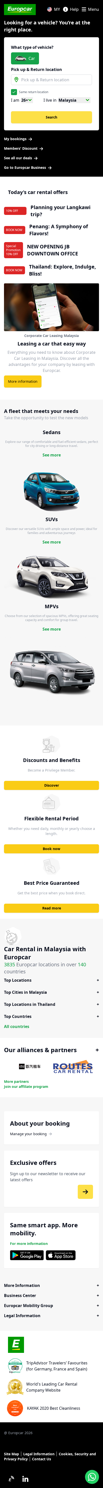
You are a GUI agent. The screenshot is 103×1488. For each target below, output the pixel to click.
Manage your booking (28, 1133)
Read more (51, 908)
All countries (16, 1026)
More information (23, 381)
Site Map (11, 1454)
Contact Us (41, 1459)
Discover (51, 785)
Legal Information (38, 1454)
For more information (29, 1243)
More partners (16, 1081)
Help (74, 9)
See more (51, 455)
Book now (51, 848)
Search (51, 117)
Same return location (33, 92)
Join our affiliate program (26, 1086)
